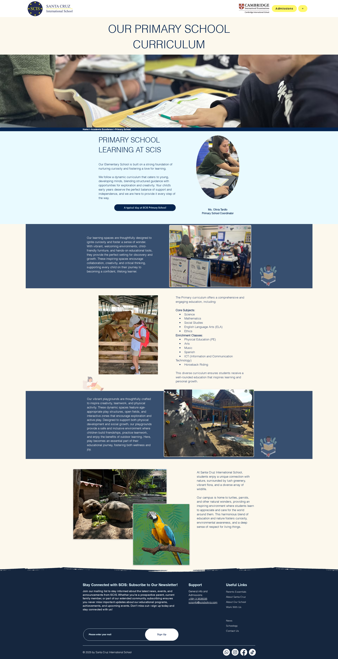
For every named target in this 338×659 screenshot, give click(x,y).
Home (86, 129)
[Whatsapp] (226, 652)
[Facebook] (243, 652)
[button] (302, 8)
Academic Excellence (102, 129)
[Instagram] (235, 652)
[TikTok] (252, 652)
